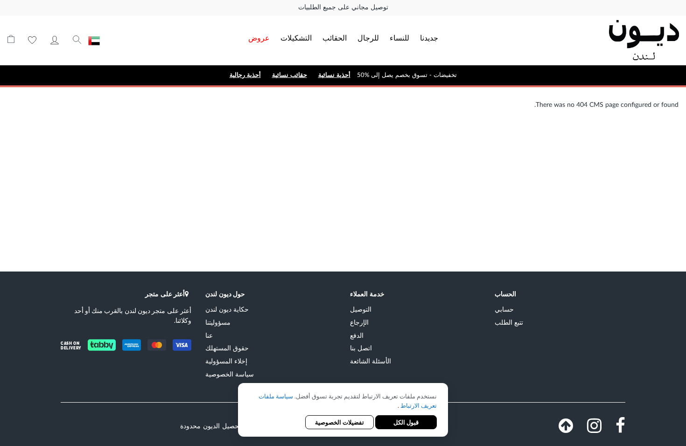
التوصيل (360, 309)
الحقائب (334, 37)
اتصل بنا (361, 348)
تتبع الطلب (509, 322)
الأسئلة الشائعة (370, 361)
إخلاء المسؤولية (226, 361)
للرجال (368, 37)
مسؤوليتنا (218, 322)
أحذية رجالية (245, 74)
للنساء (399, 37)
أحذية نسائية (334, 74)
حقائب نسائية (289, 74)
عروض (259, 37)
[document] (343, 410)
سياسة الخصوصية (229, 374)
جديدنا (429, 37)
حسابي (54, 40)
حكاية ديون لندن (227, 309)
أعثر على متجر (165, 294)
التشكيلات (296, 37)
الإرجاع (359, 322)
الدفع (357, 335)
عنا (209, 335)
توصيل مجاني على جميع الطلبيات (343, 7)
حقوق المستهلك (227, 348)
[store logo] (612, 40)
